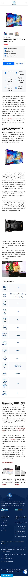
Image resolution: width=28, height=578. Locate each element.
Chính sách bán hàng (21, 528)
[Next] (22, 19)
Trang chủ (5, 37)
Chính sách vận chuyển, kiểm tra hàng (22, 522)
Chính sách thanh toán (21, 526)
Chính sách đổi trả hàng (22, 536)
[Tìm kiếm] (26, 2)
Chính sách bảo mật (21, 533)
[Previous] (5, 19)
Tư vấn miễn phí (19, 63)
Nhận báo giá (8, 63)
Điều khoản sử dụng (21, 531)
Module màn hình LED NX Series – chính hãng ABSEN (7, 480)
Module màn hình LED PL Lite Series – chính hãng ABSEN (20, 480)
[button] (2, 3)
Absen (9, 37)
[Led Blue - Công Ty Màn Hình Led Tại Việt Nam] (14, 2)
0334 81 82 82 (7, 576)
